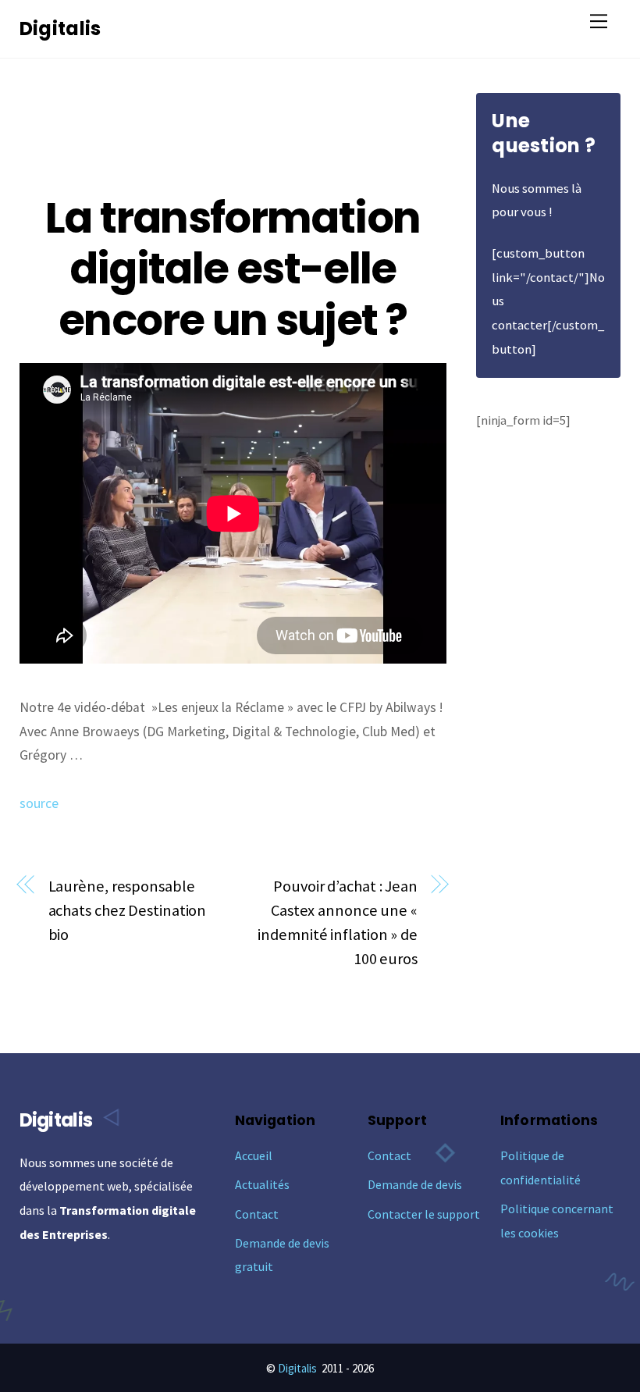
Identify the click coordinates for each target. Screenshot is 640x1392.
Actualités (262, 1184)
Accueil (253, 1155)
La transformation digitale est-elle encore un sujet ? (232, 269)
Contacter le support (424, 1214)
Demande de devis (415, 1184)
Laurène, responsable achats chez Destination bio (127, 910)
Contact (257, 1214)
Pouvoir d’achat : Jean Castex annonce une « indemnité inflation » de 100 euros (338, 922)
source (39, 803)
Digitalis (297, 1368)
